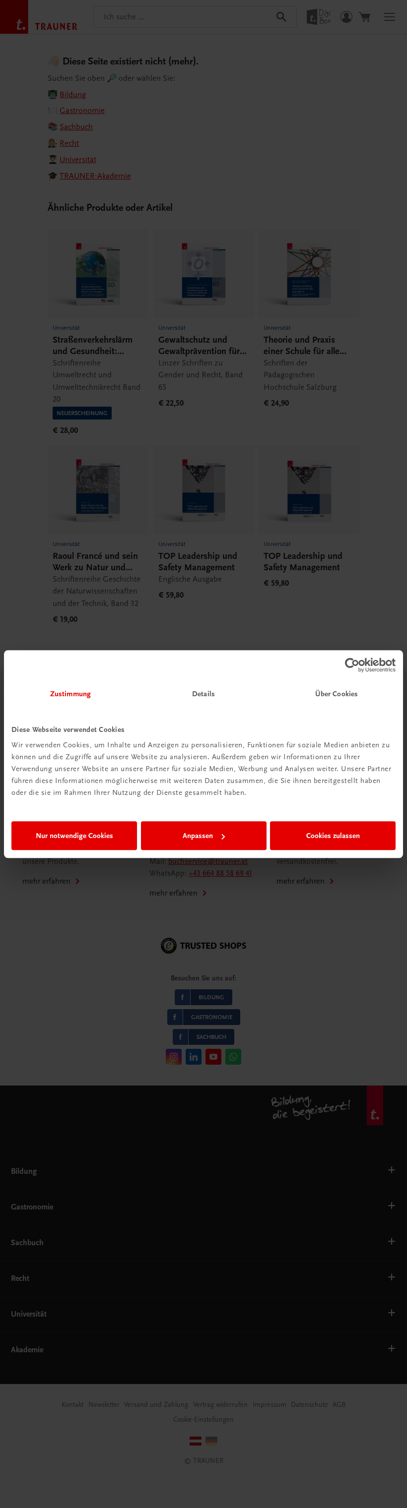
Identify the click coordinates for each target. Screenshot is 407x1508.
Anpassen (198, 835)
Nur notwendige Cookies (74, 835)
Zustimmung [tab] (70, 693)
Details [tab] (203, 693)
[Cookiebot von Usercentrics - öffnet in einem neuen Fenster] (352, 665)
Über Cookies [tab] (336, 693)
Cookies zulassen (333, 835)
